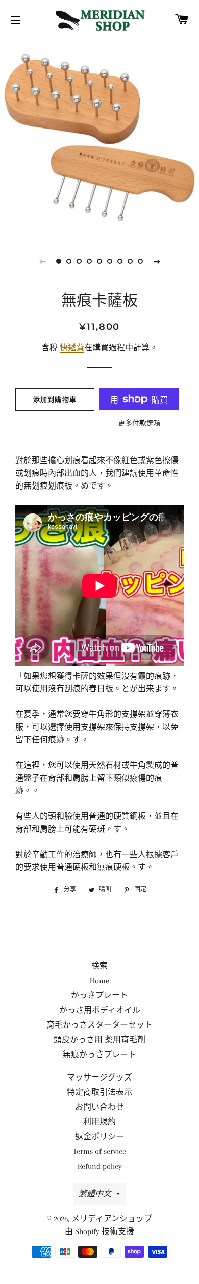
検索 (99, 965)
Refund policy (100, 1166)
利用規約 (99, 1121)
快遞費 (72, 347)
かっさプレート (99, 995)
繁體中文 (95, 1193)
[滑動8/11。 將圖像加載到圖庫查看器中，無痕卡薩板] (130, 261)
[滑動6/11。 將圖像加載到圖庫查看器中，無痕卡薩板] (110, 261)
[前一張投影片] (42, 261)
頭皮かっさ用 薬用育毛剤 (99, 1039)
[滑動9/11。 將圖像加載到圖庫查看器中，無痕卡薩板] (140, 261)
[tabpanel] (99, 137)
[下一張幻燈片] (156, 261)
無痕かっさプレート (99, 1054)
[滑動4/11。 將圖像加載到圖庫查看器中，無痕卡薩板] (89, 261)
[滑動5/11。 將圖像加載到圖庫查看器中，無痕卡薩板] (99, 261)
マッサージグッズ (99, 1077)
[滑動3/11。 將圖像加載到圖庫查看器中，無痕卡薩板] (79, 261)
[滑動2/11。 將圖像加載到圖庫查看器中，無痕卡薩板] (69, 261)
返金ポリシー (99, 1136)
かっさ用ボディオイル (99, 1010)
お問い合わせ (99, 1107)
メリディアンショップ (111, 1218)
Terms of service (99, 1151)
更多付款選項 (139, 423)
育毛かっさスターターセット (99, 1025)
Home (99, 980)
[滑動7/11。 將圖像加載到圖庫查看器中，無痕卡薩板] (120, 261)
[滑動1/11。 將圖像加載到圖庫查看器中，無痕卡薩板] (59, 261)
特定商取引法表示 (99, 1092)
